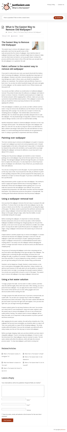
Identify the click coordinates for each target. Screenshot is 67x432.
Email (28, 405)
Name (28, 400)
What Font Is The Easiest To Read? (34, 354)
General (10, 32)
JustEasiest (62, 429)
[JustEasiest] (16, 6)
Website (29, 410)
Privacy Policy (51, 4)
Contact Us (61, 4)
